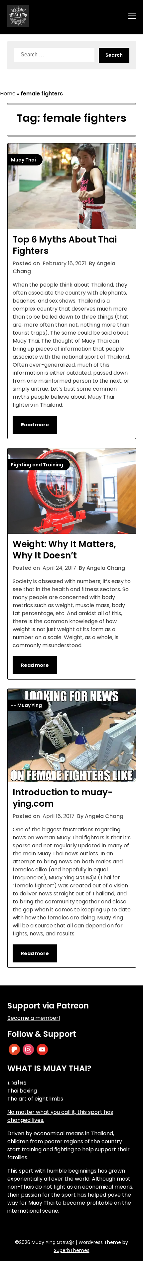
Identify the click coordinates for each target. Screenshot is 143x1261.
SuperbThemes (71, 1250)
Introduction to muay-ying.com (63, 798)
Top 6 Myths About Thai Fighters (65, 245)
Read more (35, 424)
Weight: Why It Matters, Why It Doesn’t (64, 549)
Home (8, 93)
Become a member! (33, 1018)
